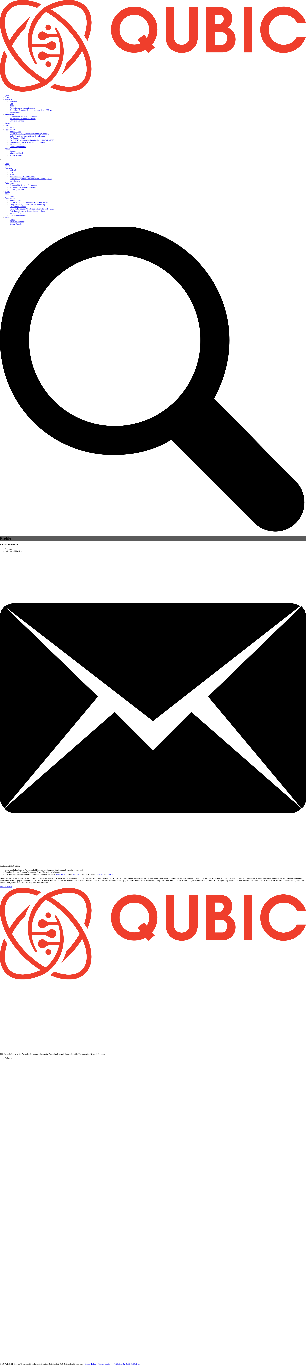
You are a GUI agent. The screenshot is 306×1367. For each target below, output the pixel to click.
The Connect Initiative (18, 138)
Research (8, 99)
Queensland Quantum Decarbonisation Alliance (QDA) (31, 110)
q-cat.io (99, 874)
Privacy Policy (90, 1364)
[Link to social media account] (155, 1360)
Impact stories (15, 112)
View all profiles (6, 887)
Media (12, 127)
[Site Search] (153, 532)
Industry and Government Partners (23, 119)
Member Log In (104, 1364)
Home (7, 95)
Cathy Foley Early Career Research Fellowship (27, 136)
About (7, 149)
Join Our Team (15, 132)
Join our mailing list (17, 153)
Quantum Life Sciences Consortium (23, 117)
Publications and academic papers (22, 108)
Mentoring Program (17, 144)
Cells (11, 104)
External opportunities (18, 147)
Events (7, 123)
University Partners (17, 121)
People (7, 97)
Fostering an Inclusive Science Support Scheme (27, 142)
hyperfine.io (60, 874)
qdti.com (76, 874)
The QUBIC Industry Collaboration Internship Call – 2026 (32, 140)
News (7, 125)
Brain (12, 106)
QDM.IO (110, 874)
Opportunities (10, 129)
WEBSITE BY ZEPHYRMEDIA (127, 1364)
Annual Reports (16, 155)
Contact (12, 151)
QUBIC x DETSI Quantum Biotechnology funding (29, 134)
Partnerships (9, 114)
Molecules (13, 101)
